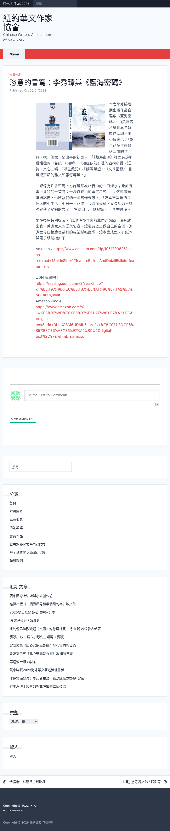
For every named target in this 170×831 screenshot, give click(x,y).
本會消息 (16, 520)
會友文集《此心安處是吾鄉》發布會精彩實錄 (43, 645)
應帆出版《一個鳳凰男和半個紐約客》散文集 (43, 604)
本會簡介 (16, 511)
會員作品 (15, 74)
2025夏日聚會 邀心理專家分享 (32, 612)
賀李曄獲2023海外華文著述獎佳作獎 (37, 670)
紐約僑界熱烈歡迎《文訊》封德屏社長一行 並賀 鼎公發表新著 (55, 629)
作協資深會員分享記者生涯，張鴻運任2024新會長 (47, 678)
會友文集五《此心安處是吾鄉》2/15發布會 (41, 653)
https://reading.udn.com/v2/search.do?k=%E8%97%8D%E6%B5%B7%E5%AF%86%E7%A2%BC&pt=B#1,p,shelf (84, 289)
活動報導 (16, 528)
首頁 (13, 503)
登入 (13, 756)
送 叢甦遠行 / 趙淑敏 (25, 620)
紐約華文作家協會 (28, 22)
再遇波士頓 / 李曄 (23, 662)
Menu (14, 54)
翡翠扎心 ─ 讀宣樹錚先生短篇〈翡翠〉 (38, 637)
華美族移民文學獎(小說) (27, 553)
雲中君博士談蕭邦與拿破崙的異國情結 (38, 686)
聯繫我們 (16, 561)
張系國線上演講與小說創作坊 (31, 596)
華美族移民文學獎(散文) (27, 544)
